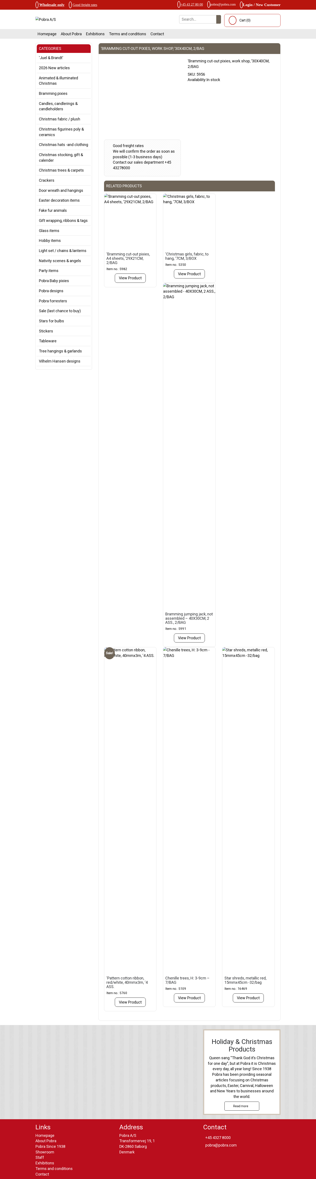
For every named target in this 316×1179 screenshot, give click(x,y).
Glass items (49, 230)
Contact (157, 34)
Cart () (244, 20)
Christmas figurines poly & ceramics (61, 132)
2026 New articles (54, 68)
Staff (39, 1157)
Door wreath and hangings (61, 190)
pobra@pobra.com (223, 4)
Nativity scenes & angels (60, 260)
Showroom (44, 1152)
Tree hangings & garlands (60, 351)
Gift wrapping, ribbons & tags (63, 220)
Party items (48, 270)
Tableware (48, 341)
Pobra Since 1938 (50, 1146)
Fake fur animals (53, 210)
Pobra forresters (53, 301)
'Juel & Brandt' (51, 57)
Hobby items (50, 240)
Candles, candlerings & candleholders (58, 106)
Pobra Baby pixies (54, 280)
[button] (218, 19)
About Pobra (71, 34)
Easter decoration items (59, 200)
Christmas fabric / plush (59, 119)
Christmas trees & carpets (61, 170)
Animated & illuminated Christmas (58, 81)
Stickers (46, 331)
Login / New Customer (262, 5)
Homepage (47, 34)
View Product (130, 278)
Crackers (46, 180)
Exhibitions (95, 34)
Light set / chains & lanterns (62, 250)
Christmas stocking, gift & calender (61, 157)
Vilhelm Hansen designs (59, 361)
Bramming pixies (53, 93)
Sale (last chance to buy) (60, 311)
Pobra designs (51, 291)
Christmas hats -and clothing (63, 144)
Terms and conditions (127, 34)
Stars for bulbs (51, 321)
